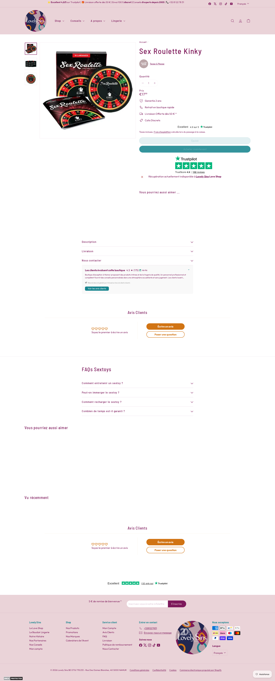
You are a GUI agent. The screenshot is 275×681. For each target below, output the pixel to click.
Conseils (76, 20)
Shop (58, 20)
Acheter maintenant (195, 149)
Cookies (172, 670)
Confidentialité (159, 670)
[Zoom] (88, 90)
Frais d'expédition (162, 131)
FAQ (104, 636)
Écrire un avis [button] (165, 326)
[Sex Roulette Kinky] (195, 208)
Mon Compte (109, 628)
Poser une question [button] (165, 334)
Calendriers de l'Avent (77, 640)
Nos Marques (73, 636)
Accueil (142, 42)
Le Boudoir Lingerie (39, 632)
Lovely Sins (202, 176)
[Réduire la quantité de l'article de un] (142, 83)
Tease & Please (157, 63)
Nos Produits (72, 628)
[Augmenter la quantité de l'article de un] (154, 83)
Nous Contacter (110, 648)
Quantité (144, 76)
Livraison (107, 640)
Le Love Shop (36, 628)
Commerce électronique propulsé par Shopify (201, 670)
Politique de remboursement (117, 644)
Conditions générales (139, 670)
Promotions (72, 632)
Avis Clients (108, 632)
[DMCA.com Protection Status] (13, 679)
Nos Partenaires (37, 640)
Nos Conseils (35, 644)
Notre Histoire (36, 636)
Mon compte (35, 648)
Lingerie (117, 20)
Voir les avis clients (97, 288)
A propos (97, 20)
